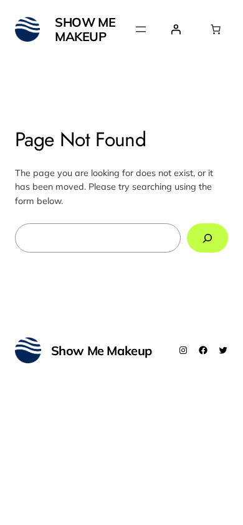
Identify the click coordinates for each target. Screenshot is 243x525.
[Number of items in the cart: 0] (215, 29)
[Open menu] (140, 29)
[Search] (207, 238)
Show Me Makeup (85, 29)
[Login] (175, 29)
